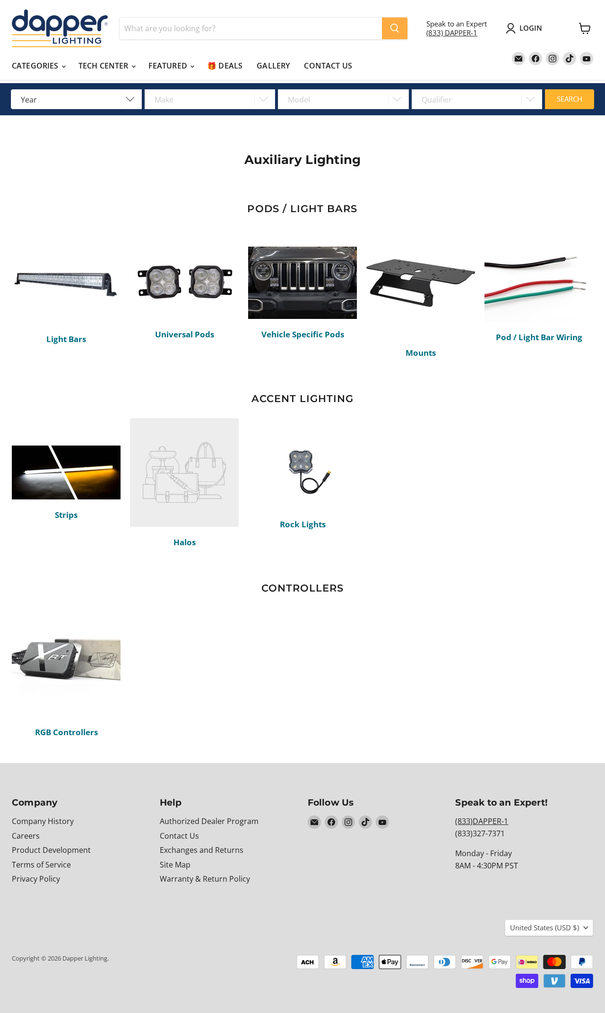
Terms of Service (41, 864)
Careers (26, 836)
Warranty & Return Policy (205, 879)
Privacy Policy (36, 879)
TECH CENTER (104, 65)
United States (544, 927)
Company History (43, 821)
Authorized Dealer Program (209, 821)
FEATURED (168, 65)
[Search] (394, 28)
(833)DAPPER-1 (481, 821)
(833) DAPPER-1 (451, 32)
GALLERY (273, 65)
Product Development (51, 850)
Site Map (175, 864)
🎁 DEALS (224, 65)
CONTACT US (328, 65)
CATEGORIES (36, 65)
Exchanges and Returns (201, 850)
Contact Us (179, 836)
